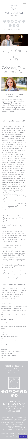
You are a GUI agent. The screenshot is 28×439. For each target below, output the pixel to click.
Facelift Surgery (22, 433)
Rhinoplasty (4, 433)
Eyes (2, 330)
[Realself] (14, 24)
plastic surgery (12, 206)
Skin (2, 357)
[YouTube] (16, 20)
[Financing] (12, 20)
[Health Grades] (10, 24)
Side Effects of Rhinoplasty (8, 355)
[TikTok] (23, 20)
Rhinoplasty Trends (14, 96)
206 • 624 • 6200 (14, 373)
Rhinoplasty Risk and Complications (11, 309)
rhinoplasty (12, 108)
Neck (2, 343)
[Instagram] (20, 20)
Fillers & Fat (4, 334)
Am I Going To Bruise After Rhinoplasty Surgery (14, 306)
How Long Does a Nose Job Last (10, 336)
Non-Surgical (4, 345)
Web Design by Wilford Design (14, 437)
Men (2, 339)
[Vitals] (18, 24)
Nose (21, 94)
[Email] (8, 20)
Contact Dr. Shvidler (14, 29)
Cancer (3, 328)
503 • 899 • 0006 (14, 411)
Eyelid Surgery (13, 433)
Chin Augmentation (14, 435)
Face (2, 332)
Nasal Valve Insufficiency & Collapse (11, 341)
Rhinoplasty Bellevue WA (8, 319)
